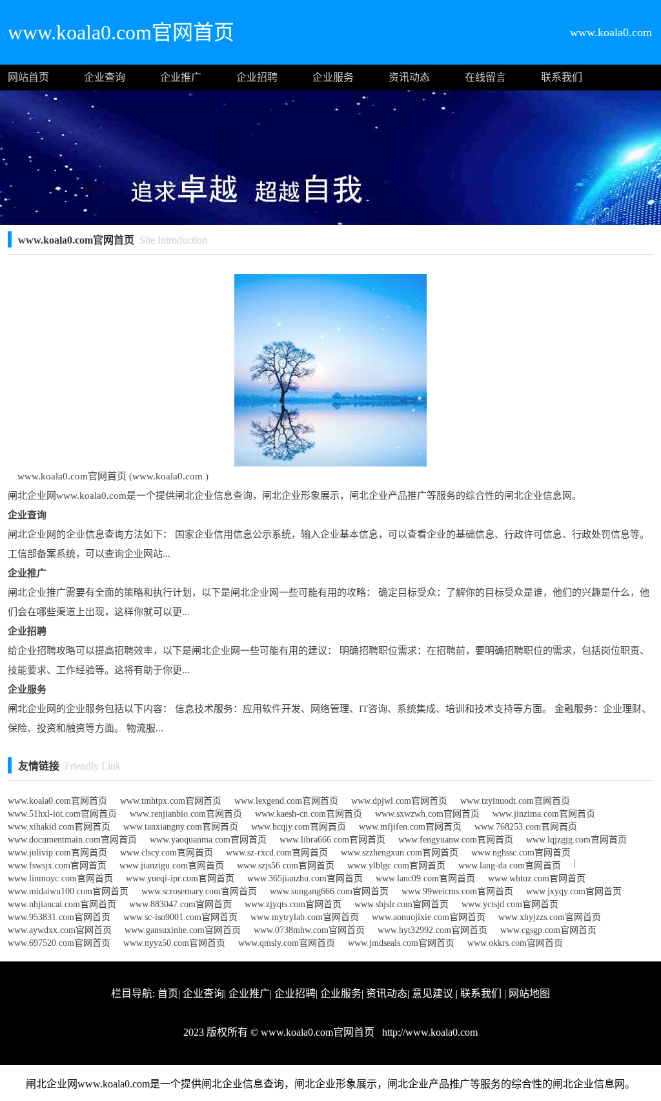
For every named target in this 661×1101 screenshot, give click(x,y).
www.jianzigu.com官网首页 (171, 865)
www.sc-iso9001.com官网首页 (180, 917)
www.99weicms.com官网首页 (457, 891)
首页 (168, 993)
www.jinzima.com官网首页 (544, 814)
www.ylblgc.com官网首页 (396, 865)
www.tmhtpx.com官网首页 (170, 801)
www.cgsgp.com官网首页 (548, 930)
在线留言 (485, 77)
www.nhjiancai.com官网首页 (62, 904)
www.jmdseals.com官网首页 (401, 943)
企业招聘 (257, 77)
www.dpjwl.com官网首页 (399, 801)
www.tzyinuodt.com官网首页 (515, 801)
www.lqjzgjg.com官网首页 (576, 839)
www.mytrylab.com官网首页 (304, 917)
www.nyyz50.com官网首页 (174, 943)
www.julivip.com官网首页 (57, 852)
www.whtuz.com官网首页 (536, 878)
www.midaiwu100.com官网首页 (68, 891)
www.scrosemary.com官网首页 (199, 891)
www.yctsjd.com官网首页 (510, 904)
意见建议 (432, 993)
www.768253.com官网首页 (525, 827)
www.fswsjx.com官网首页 (57, 865)
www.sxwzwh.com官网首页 (427, 814)
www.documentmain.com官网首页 (72, 839)
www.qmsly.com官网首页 (286, 943)
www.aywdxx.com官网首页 (60, 930)
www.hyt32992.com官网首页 (432, 930)
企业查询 (104, 77)
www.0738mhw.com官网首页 (309, 930)
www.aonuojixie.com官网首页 (428, 917)
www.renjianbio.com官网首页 (186, 814)
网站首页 (28, 77)
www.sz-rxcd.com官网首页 (277, 852)
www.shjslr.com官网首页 (401, 904)
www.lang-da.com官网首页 (509, 865)
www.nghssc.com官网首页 (521, 852)
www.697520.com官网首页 (59, 943)
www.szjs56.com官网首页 (285, 865)
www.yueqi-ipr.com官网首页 (180, 878)
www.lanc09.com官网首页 (425, 878)
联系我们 (561, 77)
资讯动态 (409, 77)
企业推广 (180, 77)
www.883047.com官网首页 (180, 904)
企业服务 (333, 77)
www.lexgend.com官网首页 (286, 801)
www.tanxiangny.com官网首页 (180, 827)
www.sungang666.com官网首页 (329, 891)
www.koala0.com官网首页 (57, 801)
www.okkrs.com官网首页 (515, 943)
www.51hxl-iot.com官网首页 (62, 814)
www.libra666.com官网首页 (332, 839)
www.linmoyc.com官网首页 (60, 878)
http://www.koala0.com (429, 1032)
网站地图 (529, 993)
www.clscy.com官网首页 (166, 852)
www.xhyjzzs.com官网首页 (549, 917)
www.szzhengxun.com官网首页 (399, 852)
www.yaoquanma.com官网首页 (208, 839)
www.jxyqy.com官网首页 (574, 891)
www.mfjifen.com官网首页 (410, 827)
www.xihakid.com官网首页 (59, 827)
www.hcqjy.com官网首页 (298, 827)
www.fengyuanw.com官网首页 (455, 839)
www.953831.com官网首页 (59, 917)
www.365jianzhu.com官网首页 (305, 878)
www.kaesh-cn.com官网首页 (308, 814)
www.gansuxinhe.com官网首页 (183, 930)
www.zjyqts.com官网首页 (293, 904)
